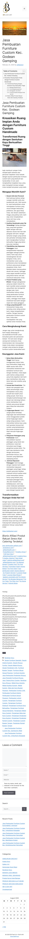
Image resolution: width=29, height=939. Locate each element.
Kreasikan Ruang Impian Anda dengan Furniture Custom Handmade (13, 80)
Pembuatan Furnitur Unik (17, 690)
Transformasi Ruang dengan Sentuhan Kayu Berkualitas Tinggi (16, 84)
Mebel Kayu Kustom (18, 683)
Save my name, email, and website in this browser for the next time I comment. (14, 785)
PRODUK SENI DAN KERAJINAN (12, 884)
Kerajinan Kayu (9, 658)
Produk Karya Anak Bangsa (11, 878)
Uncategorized (7, 889)
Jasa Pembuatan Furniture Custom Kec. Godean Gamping (14, 74)
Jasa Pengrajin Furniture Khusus (12, 678)
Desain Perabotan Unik (9, 668)
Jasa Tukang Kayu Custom (11, 680)
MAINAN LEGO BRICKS (9, 873)
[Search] (24, 809)
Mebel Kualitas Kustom (9, 685)
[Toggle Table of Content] (23, 71)
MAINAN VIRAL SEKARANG (11, 875)
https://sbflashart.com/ (9, 531)
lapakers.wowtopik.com (10, 577)
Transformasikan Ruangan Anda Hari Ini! (17, 93)
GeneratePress (14, 936)
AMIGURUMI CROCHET (9, 859)
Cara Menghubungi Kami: (16, 89)
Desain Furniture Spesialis (13, 660)
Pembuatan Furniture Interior (11, 693)
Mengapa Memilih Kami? (15, 87)
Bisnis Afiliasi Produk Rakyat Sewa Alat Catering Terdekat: (15, 96)
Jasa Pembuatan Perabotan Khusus (14, 675)
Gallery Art (5, 864)
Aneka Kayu (6, 861)
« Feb (4, 927)
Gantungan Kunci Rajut (9, 867)
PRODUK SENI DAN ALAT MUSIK (13, 881)
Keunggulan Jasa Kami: (15, 90)
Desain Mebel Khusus (15, 665)
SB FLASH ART (7, 886)
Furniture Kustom (19, 673)
